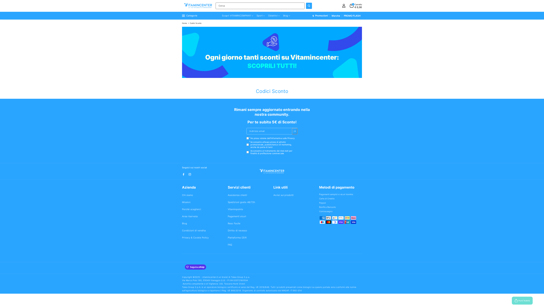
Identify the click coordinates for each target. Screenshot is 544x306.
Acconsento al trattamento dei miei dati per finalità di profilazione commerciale (271, 152)
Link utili (280, 187)
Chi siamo (187, 195)
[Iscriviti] (295, 131)
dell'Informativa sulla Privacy (281, 138)
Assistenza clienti (237, 195)
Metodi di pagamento (336, 187)
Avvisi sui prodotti (283, 195)
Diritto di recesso (237, 230)
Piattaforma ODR (237, 237)
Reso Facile (234, 223)
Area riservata (190, 216)
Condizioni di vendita (194, 230)
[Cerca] (309, 6)
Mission (186, 202)
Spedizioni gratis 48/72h (241, 202)
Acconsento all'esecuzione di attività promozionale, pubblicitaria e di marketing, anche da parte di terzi (271, 144)
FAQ (230, 244)
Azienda (189, 187)
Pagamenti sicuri (237, 216)
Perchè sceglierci (191, 209)
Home (184, 23)
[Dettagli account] (344, 6)
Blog (184, 223)
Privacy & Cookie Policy (195, 237)
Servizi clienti (239, 187)
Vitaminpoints (235, 209)
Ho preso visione (272, 138)
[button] (356, 6)
